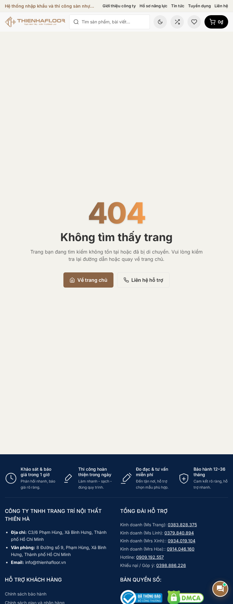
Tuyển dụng (199, 5)
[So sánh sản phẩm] (177, 22)
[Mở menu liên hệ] (220, 589)
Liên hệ (221, 5)
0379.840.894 (179, 532)
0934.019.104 (181, 540)
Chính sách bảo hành (25, 593)
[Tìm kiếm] (76, 22)
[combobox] (114, 21)
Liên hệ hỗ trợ (147, 280)
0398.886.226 (171, 565)
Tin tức (177, 5)
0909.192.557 (150, 557)
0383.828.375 (182, 524)
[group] (116, 478)
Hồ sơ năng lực (153, 5)
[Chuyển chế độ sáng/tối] (160, 22)
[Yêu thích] (194, 22)
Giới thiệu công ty (119, 5)
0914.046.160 (180, 548)
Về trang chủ (92, 280)
